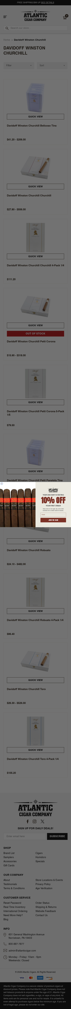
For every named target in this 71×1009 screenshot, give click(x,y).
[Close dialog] (2, 483)
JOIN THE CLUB (53, 520)
